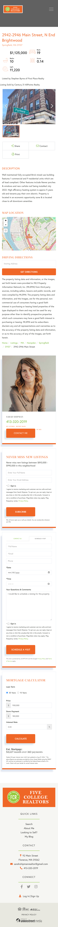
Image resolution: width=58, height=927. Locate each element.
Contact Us (17, 538)
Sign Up (35, 896)
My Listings (10, 426)
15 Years (23, 692)
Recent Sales (21, 426)
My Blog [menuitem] (29, 836)
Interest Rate (11, 722)
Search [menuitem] (29, 824)
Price (8, 700)
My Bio (39, 429)
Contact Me (21, 433)
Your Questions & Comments (18, 589)
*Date (8, 567)
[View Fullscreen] (6, 230)
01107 (7, 346)
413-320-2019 (16, 421)
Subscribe (20, 511)
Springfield (44, 342)
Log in (26, 896)
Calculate (21, 738)
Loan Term (10, 687)
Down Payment (12, 711)
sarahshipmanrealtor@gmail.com (31, 863)
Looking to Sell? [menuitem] (29, 832)
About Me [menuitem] (29, 828)
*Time (8, 579)
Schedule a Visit (40, 538)
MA (22, 342)
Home (4, 342)
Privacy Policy (23, 501)
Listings (14, 342)
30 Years (12, 692)
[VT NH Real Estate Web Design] (29, 920)
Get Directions (29, 271)
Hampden (31, 342)
